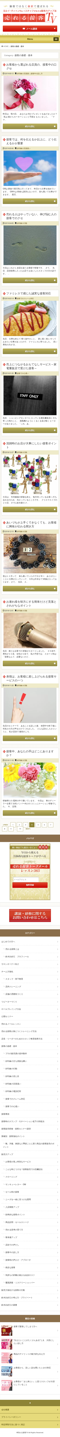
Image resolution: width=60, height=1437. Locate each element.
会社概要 (5, 1410)
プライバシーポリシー (11, 1417)
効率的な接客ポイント (15, 1214)
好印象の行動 (22, 223)
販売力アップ (7, 1154)
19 (20, 829)
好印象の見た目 (12, 1076)
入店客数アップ (12, 1207)
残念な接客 (10, 1267)
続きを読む (30, 126)
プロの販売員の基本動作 (16, 1053)
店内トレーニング (13, 986)
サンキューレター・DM (15, 1184)
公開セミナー (7, 1016)
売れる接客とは (12, 949)
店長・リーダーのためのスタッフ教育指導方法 (21, 1039)
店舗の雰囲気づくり (14, 994)
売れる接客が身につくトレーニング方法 (19, 1031)
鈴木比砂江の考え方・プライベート (17, 1297)
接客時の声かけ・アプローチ (18, 1260)
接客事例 (5, 1114)
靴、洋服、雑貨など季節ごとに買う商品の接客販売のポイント (28, 1145)
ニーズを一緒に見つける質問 (18, 1199)
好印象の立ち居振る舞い (16, 1061)
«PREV (5, 825)
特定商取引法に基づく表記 (13, 1424)
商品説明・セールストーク (17, 1222)
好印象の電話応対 (13, 1091)
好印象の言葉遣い (23, 74)
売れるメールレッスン (11, 1024)
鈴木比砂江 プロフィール (17, 956)
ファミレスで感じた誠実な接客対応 (28, 293)
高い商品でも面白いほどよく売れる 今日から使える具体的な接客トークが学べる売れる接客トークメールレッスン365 (30, 860)
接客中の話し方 (37, 74)
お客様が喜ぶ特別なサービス (18, 1162)
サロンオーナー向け (10, 964)
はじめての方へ (8, 941)
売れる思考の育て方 (14, 1230)
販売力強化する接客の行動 (13, 1290)
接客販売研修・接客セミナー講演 (16, 1129)
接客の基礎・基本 (9, 1046)
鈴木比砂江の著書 (9, 1305)
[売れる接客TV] (30, 5)
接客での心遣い (23, 373)
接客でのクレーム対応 (25, 299)
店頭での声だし (12, 1245)
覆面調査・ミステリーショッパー (20, 1282)
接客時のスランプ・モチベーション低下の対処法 (22, 1121)
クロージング (11, 1177)
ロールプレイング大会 (11, 1009)
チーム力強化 (7, 971)
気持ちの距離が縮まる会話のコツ (20, 1275)
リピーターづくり (9, 1002)
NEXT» (28, 829)
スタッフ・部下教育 (14, 979)
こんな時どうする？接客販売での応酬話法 (24, 1169)
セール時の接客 (12, 1192)
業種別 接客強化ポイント (13, 1136)
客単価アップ (11, 1237)
